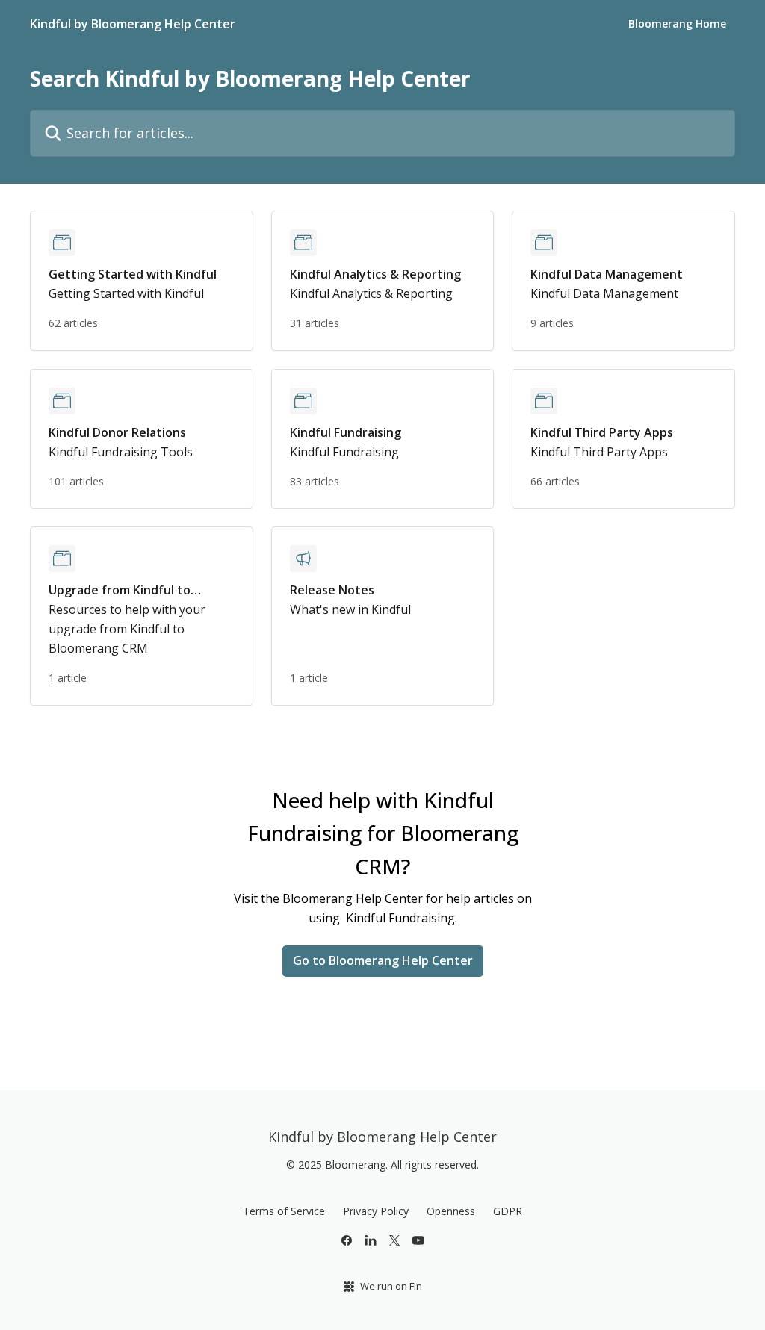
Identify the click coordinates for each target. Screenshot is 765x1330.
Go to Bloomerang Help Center (383, 960)
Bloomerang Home (677, 24)
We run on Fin (391, 1286)
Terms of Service (284, 1211)
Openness (451, 1211)
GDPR (507, 1211)
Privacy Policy (376, 1211)
